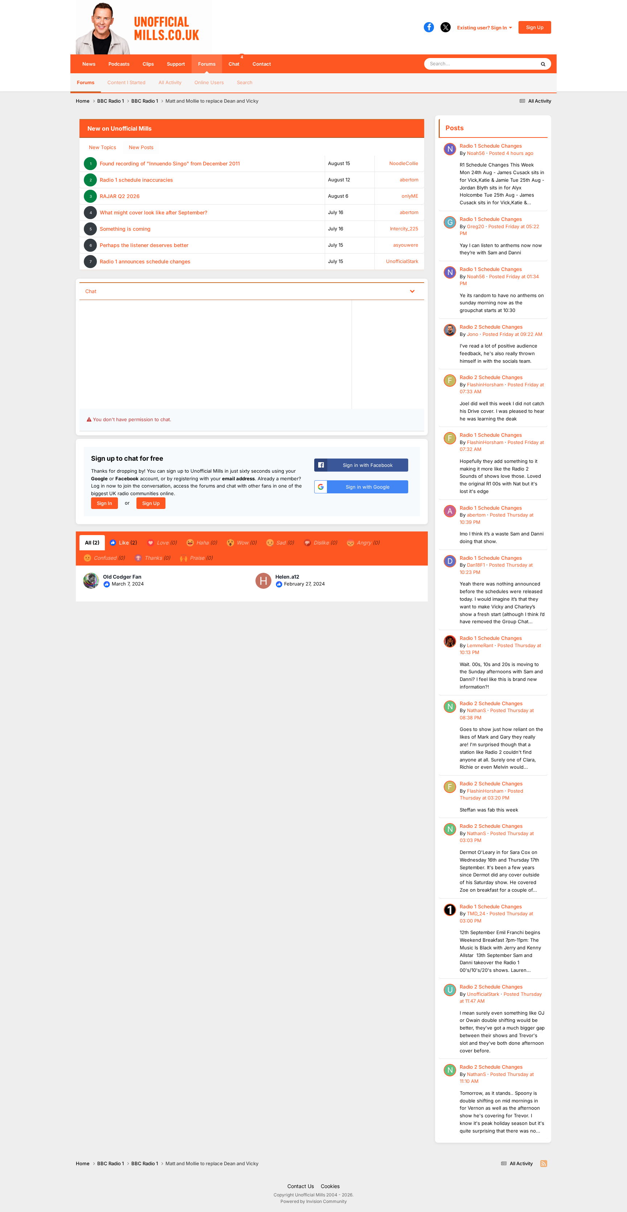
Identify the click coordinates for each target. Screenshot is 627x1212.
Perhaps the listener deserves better (144, 245)
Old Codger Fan (122, 577)
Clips (148, 64)
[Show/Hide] (412, 291)
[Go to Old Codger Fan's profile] (91, 581)
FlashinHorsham (485, 384)
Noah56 (476, 153)
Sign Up (535, 27)
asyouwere (405, 245)
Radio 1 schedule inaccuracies (136, 180)
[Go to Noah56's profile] (450, 149)
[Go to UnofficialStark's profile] (450, 990)
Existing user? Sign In (483, 27)
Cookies (330, 1186)
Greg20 (475, 226)
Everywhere (512, 63)
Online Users (209, 82)
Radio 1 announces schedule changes (145, 261)
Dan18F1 (476, 565)
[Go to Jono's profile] (450, 330)
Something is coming (125, 229)
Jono (472, 334)
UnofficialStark (402, 261)
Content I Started (126, 82)
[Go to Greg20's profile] (450, 222)
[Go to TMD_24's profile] (450, 910)
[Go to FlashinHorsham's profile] (450, 380)
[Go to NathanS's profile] (450, 707)
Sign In (104, 503)
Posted (511, 153)
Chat (236, 60)
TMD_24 (476, 913)
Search (245, 82)
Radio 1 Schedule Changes (491, 146)
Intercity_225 (404, 228)
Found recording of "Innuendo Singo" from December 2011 (170, 163)
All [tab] (92, 542)
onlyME (410, 196)
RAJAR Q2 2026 (120, 196)
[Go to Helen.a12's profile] (263, 581)
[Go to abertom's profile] (450, 511)
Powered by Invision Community (313, 1201)
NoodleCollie (403, 163)
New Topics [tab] (102, 147)
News (88, 64)
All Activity (170, 82)
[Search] (543, 64)
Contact (262, 64)
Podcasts (119, 64)
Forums (207, 64)
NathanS (476, 710)
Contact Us (300, 1186)
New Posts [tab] (141, 147)
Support (176, 64)
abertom (409, 179)
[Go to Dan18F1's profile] (450, 561)
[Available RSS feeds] (543, 1164)
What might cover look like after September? (153, 212)
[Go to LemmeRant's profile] (450, 641)
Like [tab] (127, 542)
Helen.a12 (287, 577)
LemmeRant (480, 645)
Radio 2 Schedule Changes (491, 327)
